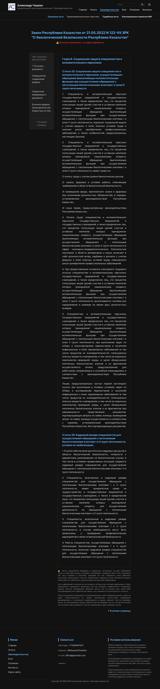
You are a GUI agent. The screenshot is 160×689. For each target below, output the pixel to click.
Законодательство (109, 9)
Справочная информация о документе (39, 94)
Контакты (147, 9)
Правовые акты (56, 16)
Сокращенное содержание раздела (39, 78)
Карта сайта (14, 672)
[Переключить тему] (149, 4)
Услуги (93, 9)
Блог (124, 9)
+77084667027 (76, 645)
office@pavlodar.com (75, 655)
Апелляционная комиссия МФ (137, 16)
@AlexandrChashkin (77, 650)
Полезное (134, 9)
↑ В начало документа (37, 67)
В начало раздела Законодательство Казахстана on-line (41, 107)
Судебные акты (111, 16)
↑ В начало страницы (119, 611)
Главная (83, 9)
